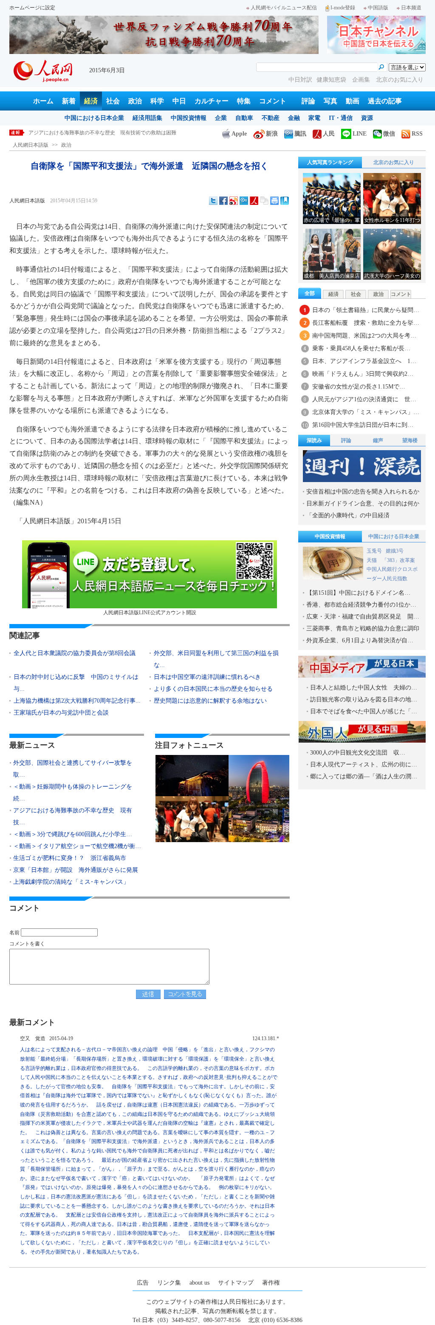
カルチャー (212, 101)
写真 (330, 101)
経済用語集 (147, 118)
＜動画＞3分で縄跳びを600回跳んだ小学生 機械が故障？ (94, 133)
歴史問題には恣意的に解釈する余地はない (210, 701)
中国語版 (378, 8)
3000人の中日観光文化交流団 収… (357, 752)
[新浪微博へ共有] (233, 200)
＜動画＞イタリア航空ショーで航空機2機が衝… (77, 846)
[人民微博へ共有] (254, 200)
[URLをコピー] (264, 200)
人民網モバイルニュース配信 (284, 8)
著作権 (271, 1283)
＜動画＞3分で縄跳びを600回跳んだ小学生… (72, 834)
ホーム (43, 101)
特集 (244, 101)
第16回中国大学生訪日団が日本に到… (362, 425)
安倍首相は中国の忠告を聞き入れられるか (362, 491)
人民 (329, 134)
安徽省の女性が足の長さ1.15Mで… (358, 386)
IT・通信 (341, 118)
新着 (69, 101)
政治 (135, 101)
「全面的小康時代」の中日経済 (348, 515)
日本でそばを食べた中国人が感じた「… (363, 711)
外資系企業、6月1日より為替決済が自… (359, 640)
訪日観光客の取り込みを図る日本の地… (363, 699)
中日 (179, 101)
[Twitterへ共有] (213, 200)
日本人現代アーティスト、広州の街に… (363, 764)
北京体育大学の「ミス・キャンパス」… (365, 412)
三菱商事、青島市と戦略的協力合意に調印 (362, 628)
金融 (294, 118)
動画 (352, 101)
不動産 (271, 118)
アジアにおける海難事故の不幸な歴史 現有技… (72, 816)
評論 (308, 101)
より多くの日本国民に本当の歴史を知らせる (213, 689)
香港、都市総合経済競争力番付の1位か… (361, 604)
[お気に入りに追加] (284, 200)
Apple (239, 134)
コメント (272, 101)
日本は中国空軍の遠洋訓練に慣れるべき (207, 677)
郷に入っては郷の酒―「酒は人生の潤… (363, 776)
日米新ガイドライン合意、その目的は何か (362, 503)
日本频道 (411, 8)
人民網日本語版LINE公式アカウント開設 (149, 613)
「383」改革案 (398, 560)
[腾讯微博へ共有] (244, 200)
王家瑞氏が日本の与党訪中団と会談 (61, 712)
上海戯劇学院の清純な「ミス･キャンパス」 (71, 882)
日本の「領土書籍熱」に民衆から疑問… (365, 310)
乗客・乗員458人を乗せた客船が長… (361, 348)
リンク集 (169, 1283)
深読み (314, 440)
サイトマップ (236, 1283)
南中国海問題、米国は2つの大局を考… (364, 335)
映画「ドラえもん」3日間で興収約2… (362, 374)
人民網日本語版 (30, 145)
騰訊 (300, 134)
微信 (389, 134)
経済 (91, 101)
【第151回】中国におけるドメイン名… (358, 593)
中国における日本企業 (94, 118)
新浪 (272, 134)
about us (199, 1283)
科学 (157, 101)
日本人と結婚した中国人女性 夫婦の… (363, 687)
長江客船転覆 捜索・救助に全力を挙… (365, 323)
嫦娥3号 (395, 551)
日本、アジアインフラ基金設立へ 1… (364, 361)
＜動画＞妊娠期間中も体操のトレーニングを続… (72, 792)
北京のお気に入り (400, 80)
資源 (367, 118)
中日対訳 (300, 80)
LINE (360, 134)
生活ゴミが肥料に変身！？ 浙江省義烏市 (69, 858)
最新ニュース (32, 745)
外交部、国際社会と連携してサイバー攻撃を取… (72, 769)
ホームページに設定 (32, 8)
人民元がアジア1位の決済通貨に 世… (364, 399)
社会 (113, 101)
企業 (221, 118)
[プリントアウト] (274, 200)
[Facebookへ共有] (223, 200)
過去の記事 (385, 101)
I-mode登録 (342, 8)
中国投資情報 (188, 118)
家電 (314, 118)
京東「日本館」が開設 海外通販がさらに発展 (75, 870)
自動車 (244, 118)
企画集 (362, 80)
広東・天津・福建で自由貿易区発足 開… (362, 616)
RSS (417, 134)
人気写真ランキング (330, 162)
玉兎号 (374, 551)
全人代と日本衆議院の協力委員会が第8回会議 (75, 653)
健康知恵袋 (332, 80)
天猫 (372, 560)
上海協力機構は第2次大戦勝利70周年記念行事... (77, 701)
